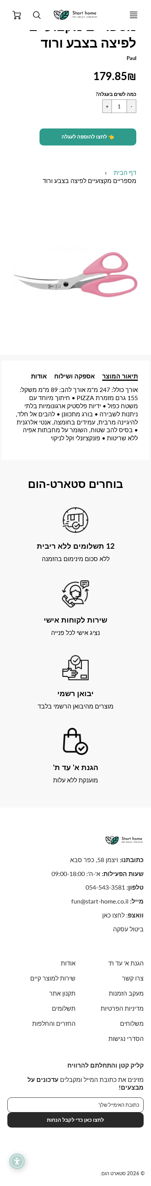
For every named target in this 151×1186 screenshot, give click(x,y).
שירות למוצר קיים (53, 978)
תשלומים (64, 1008)
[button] (87, 136)
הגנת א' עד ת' (126, 963)
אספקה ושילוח (74, 376)
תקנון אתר (62, 993)
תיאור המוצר (120, 376)
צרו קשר (133, 978)
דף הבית (125, 172)
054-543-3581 (105, 887)
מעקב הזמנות (126, 993)
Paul (131, 58)
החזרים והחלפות (54, 1023)
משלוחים (132, 1023)
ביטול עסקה (128, 929)
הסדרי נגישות (126, 1038)
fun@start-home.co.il (100, 901)
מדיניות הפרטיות (122, 1008)
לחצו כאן (113, 915)
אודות (39, 376)
